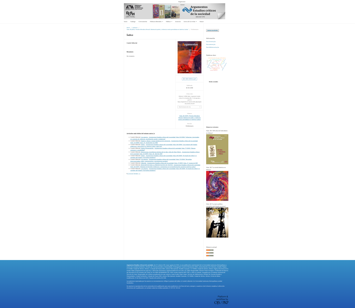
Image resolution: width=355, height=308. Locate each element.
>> (139, 173)
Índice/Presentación (147, 148)
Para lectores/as (211, 41)
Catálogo (133, 21)
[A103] (217, 164)
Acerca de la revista (190, 21)
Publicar (168, 21)
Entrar (183, 5)
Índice (143, 144)
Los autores (144, 137)
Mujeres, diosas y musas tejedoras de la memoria (155, 141)
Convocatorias (142, 21)
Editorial (143, 163)
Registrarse (181, 1)
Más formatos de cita (185, 107)
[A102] (217, 200)
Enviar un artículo (212, 30)
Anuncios (178, 21)
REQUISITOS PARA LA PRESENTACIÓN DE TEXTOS (157, 165)
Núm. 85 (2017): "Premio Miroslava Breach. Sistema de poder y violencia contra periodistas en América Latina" (158, 29)
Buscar (202, 21)
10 (137, 173)
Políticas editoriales (156, 21)
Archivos (134, 27)
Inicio (125, 21)
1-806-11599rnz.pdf (190, 79)
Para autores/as (210, 44)
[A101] (217, 237)
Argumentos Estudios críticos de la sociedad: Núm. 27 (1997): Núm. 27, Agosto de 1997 (172, 163)
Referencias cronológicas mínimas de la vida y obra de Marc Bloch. (161, 152)
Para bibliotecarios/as (212, 47)
